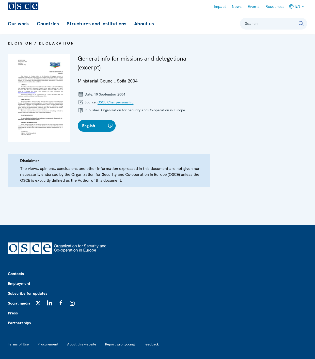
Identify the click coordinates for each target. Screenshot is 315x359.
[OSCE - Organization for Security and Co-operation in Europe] (23, 6)
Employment (19, 283)
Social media (19, 303)
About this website (81, 344)
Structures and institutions (96, 23)
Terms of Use (18, 344)
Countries (48, 23)
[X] (38, 303)
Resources (275, 6)
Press (13, 313)
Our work (18, 23)
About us (144, 23)
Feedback (151, 344)
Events (254, 6)
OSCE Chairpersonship (115, 102)
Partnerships (19, 323)
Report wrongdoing (120, 344)
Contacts (16, 273)
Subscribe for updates (27, 293)
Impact (220, 6)
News (237, 6)
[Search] (301, 24)
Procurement (48, 344)
